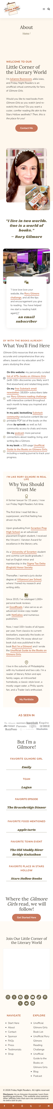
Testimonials (14, 1049)
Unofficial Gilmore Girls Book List (40, 1027)
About (11, 1027)
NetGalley (17, 615)
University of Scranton (24, 552)
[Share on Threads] (22, 1106)
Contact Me (26, 128)
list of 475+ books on (26, 376)
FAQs (11, 1040)
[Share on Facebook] (4, 1106)
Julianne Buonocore (21, 79)
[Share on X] (30, 1106)
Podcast (37, 1076)
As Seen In (26, 715)
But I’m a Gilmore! (22, 646)
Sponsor (12, 1036)
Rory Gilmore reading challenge (28, 396)
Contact (12, 1032)
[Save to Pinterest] (13, 1106)
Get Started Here (26, 917)
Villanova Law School (29, 579)
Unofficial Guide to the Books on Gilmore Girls (27, 447)
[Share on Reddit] (39, 1106)
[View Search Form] (48, 9)
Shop (11, 1054)
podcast (19, 433)
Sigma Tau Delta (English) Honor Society (25, 565)
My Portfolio (27, 699)
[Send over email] (48, 1106)
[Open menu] (43, 9)
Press (11, 1045)
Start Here (13, 1023)
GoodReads (16, 607)
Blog (35, 1071)
